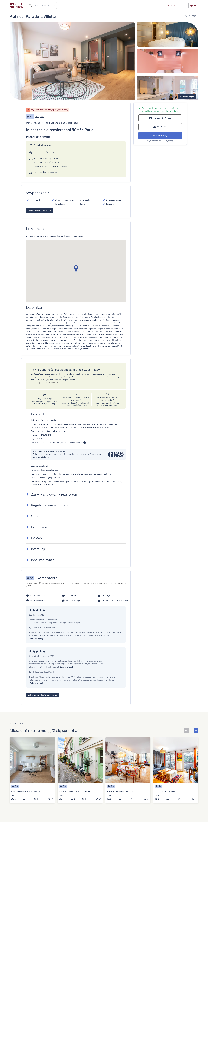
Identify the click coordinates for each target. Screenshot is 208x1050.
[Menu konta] (193, 5)
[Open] (54, 5)
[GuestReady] (17, 5)
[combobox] (42, 5)
